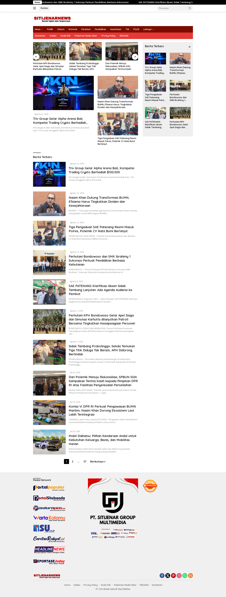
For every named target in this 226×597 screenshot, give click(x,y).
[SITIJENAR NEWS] (52, 18)
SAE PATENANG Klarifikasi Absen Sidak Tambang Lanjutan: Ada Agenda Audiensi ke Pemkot (125, 2)
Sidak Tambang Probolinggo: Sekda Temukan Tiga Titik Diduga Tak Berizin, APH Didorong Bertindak (84, 66)
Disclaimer (40, 35)
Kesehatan (115, 29)
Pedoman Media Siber (86, 35)
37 (84, 461)
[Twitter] (167, 576)
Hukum (60, 29)
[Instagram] (179, 576)
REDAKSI (124, 35)
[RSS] (190, 576)
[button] (190, 8)
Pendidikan (100, 29)
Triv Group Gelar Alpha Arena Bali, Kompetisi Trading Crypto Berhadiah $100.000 (59, 123)
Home (67, 585)
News (37, 29)
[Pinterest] (173, 576)
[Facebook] (162, 576)
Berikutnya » (97, 461)
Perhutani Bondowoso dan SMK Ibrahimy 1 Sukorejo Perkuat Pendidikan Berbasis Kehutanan (100, 260)
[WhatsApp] (184, 576)
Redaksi (44, 8)
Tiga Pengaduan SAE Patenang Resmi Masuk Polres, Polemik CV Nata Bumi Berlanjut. (117, 141)
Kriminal (73, 29)
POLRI (136, 29)
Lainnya (147, 29)
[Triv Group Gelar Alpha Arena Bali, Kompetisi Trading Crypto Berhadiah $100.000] (63, 93)
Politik (50, 29)
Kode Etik (65, 35)
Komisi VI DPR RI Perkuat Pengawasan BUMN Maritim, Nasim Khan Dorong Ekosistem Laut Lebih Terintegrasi (102, 410)
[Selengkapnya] (189, 46)
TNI (127, 29)
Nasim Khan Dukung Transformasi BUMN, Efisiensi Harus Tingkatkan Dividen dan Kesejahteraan (115, 104)
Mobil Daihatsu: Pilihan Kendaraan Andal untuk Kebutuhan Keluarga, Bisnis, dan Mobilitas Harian (103, 440)
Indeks (53, 35)
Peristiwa (86, 29)
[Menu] (35, 8)
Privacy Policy (108, 35)
